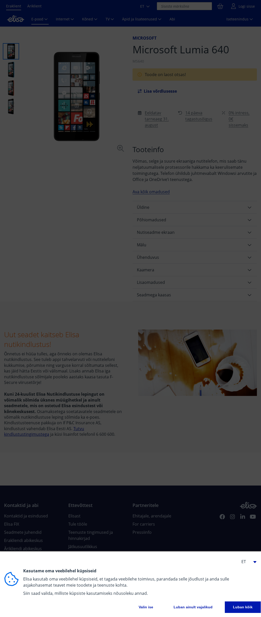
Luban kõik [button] (243, 607)
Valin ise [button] (146, 607)
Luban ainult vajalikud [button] (193, 607)
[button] (247, 561)
